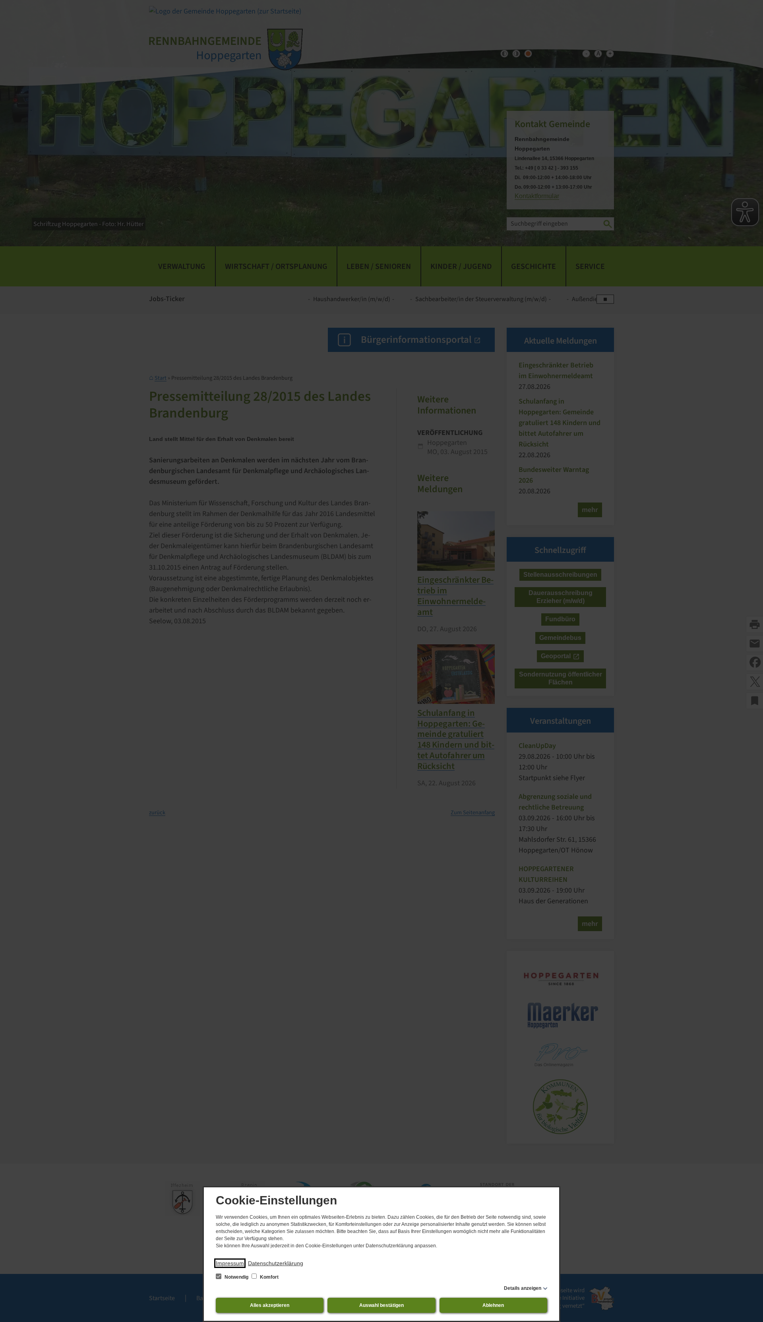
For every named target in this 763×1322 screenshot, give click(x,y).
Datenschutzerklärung (275, 1263)
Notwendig (236, 1277)
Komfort (269, 1277)
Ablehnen (493, 1305)
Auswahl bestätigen (381, 1305)
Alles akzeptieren (269, 1305)
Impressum (230, 1263)
